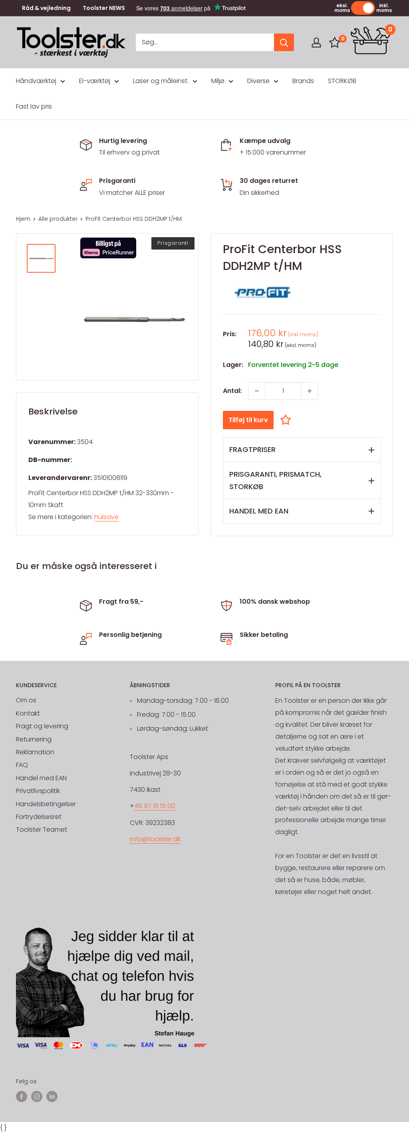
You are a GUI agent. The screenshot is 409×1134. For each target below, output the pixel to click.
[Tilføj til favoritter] (288, 420)
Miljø (217, 80)
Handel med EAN (41, 778)
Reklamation (35, 752)
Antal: (232, 390)
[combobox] (205, 42)
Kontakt (28, 713)
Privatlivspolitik (38, 790)
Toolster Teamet (41, 829)
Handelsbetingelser (46, 804)
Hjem (23, 219)
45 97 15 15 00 (154, 806)
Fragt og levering (42, 726)
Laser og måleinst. (161, 80)
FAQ (22, 764)
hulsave (106, 516)
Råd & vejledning (46, 8)
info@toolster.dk (155, 839)
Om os (26, 700)
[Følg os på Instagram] (36, 1096)
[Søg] (284, 42)
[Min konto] (316, 43)
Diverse (258, 80)
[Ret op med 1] (309, 391)
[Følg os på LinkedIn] (52, 1096)
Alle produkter (57, 219)
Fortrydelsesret (39, 816)
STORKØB (342, 80)
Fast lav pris (34, 106)
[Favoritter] (334, 42)
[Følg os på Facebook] (21, 1096)
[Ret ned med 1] (256, 391)
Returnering (34, 739)
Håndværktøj (36, 80)
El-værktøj (94, 80)
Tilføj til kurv (248, 419)
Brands (303, 80)
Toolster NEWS (104, 8)
